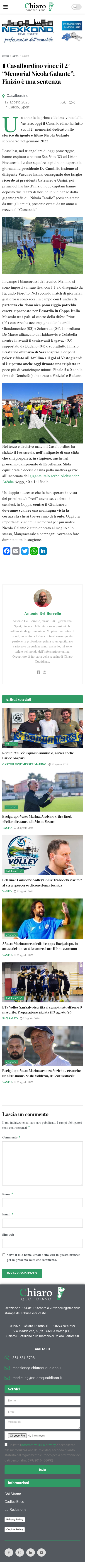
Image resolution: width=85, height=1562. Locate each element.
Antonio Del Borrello (42, 613)
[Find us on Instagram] (19, 1552)
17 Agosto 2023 (17, 102)
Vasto (7, 828)
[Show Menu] (5, 7)
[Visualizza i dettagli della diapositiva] (42, 31)
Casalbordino (17, 96)
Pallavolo (14, 871)
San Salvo (10, 1018)
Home (5, 55)
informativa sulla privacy (38, 1445)
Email (8, 1214)
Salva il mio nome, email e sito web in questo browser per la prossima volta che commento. (43, 1257)
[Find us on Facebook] (9, 1552)
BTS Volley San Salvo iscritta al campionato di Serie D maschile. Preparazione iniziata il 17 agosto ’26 (42, 1010)
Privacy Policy (14, 1519)
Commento (11, 1137)
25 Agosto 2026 (24, 891)
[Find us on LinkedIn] (30, 1552)
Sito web (8, 1234)
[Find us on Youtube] (41, 1552)
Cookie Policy (14, 1529)
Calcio (25, 55)
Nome (7, 1194)
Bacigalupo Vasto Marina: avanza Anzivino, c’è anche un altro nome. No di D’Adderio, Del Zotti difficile (41, 1073)
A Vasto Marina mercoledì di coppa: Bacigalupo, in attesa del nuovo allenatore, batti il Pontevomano (40, 946)
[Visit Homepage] (39, 6)
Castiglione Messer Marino (24, 764)
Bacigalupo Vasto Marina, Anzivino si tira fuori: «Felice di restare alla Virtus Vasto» (37, 819)
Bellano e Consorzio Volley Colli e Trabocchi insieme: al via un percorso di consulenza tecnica (42, 882)
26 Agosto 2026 (59, 764)
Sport (15, 55)
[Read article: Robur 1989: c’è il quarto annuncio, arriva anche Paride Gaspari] (42, 728)
